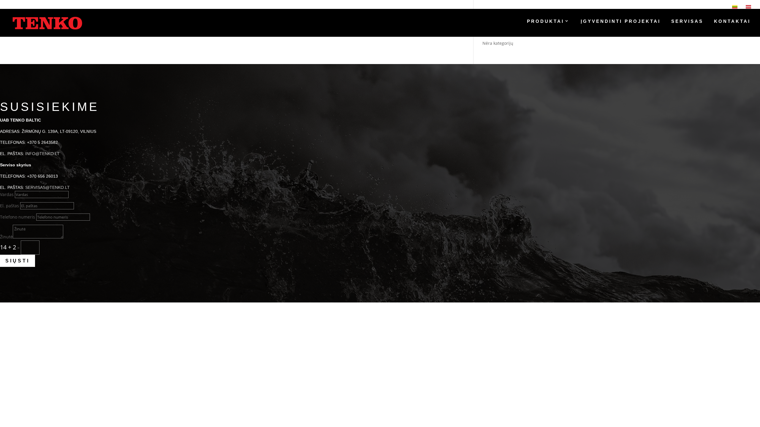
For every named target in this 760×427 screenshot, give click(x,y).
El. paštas (9, 205)
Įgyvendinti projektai (621, 21)
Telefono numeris (17, 217)
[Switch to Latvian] (748, 7)
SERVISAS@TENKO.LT (47, 187)
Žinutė (6, 237)
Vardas (7, 194)
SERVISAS (687, 21)
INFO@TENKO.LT (42, 153)
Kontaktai (732, 21)
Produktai (545, 21)
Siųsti (17, 260)
